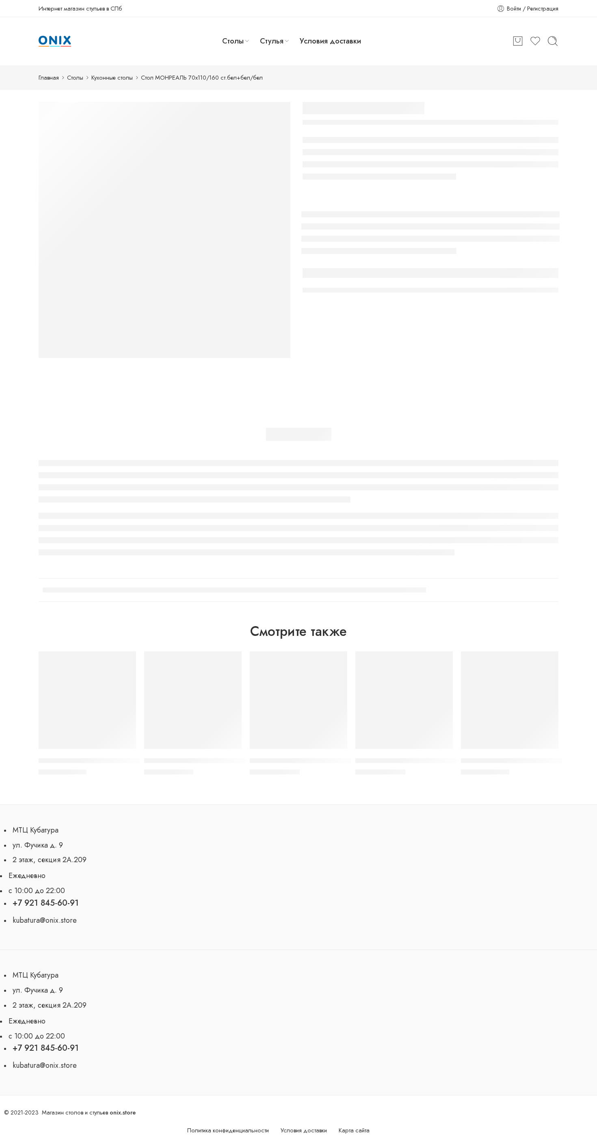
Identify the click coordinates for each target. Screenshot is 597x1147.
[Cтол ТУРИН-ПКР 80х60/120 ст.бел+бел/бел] (87, 700)
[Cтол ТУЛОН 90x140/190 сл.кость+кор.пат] (193, 700)
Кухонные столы (112, 77)
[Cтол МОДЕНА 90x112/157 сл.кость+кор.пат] (509, 700)
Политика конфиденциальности (228, 1130)
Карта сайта (354, 1130)
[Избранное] (126, 661)
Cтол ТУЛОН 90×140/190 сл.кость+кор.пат (209, 760)
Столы (233, 41)
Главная (49, 77)
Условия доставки (330, 41)
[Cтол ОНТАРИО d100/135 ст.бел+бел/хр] (404, 700)
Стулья (271, 41)
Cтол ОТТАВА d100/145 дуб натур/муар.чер (316, 760)
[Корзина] (517, 41)
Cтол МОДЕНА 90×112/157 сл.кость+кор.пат (528, 760)
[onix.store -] (55, 41)
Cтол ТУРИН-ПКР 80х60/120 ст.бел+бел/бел (108, 760)
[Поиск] (552, 41)
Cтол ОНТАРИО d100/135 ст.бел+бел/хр (418, 760)
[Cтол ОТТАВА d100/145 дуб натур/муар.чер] (298, 700)
